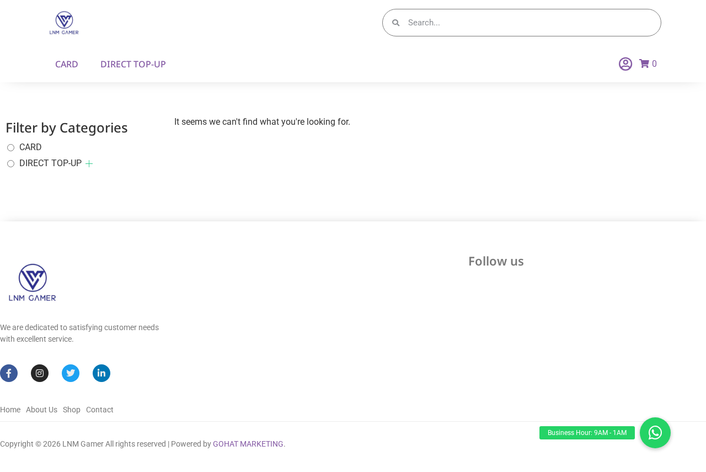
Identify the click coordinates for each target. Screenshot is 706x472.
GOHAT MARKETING (248, 443)
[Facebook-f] (9, 373)
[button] (655, 432)
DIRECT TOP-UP (133, 64)
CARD (66, 64)
